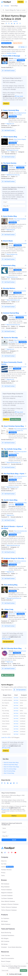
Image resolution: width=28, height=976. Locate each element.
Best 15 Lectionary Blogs (10, 769)
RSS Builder (4, 944)
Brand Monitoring (6, 932)
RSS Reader (4, 921)
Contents (15, 21)
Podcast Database (6, 889)
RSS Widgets (4, 938)
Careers (7, 866)
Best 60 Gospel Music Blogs (11, 764)
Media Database (5, 924)
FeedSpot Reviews (6, 869)
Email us (6, 103)
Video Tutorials (5, 955)
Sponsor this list (17, 43)
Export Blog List (15, 419)
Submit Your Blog (6, 43)
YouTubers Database (7, 898)
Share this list (5, 780)
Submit (5, 209)
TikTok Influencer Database (9, 910)
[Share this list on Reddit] (14, 23)
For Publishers (5, 918)
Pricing (20, 2)
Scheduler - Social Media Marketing (11, 947)
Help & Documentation (7, 958)
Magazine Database (6, 892)
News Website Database (8, 901)
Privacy (3, 872)
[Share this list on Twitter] (9, 23)
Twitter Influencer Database (9, 907)
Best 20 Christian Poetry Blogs (11, 766)
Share (2, 23)
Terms (3, 875)
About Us (3, 861)
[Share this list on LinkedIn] (12, 23)
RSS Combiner (5, 941)
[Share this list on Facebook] (6, 23)
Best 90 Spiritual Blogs (9, 771)
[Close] (27, 963)
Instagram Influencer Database (9, 904)
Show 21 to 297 (9, 675)
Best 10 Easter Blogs (9, 773)
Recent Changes (5, 961)
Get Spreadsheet (8, 641)
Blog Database (5, 886)
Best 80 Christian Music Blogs (11, 762)
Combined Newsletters (7, 935)
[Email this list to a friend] (17, 23)
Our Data (3, 864)
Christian (6, 5)
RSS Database (5, 884)
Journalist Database (6, 895)
